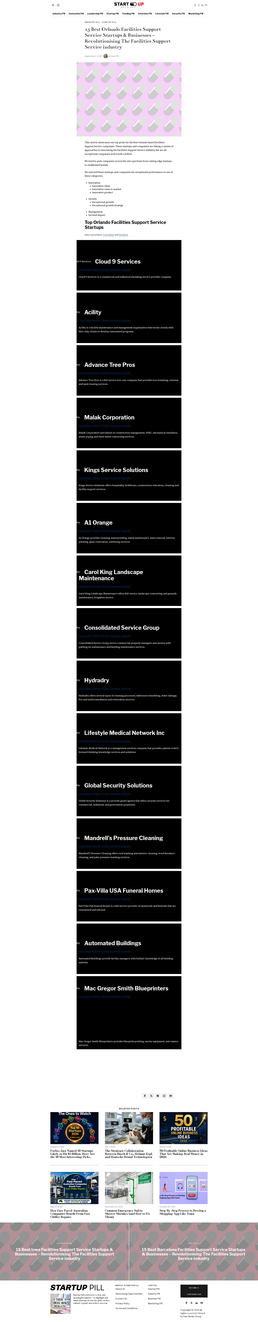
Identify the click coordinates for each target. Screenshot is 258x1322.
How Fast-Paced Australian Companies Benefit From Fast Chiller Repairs (70, 1213)
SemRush (123, 234)
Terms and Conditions (126, 1308)
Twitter (105, 269)
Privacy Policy (122, 1303)
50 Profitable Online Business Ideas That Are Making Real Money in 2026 (184, 1153)
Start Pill (115, 56)
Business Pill (154, 1298)
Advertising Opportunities (128, 1294)
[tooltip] (195, 5)
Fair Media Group (192, 1316)
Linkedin (126, 269)
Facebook (115, 269)
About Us (120, 1289)
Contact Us (121, 1298)
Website (96, 269)
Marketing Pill (155, 1303)
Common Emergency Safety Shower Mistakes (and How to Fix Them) (127, 1213)
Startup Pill (109, 22)
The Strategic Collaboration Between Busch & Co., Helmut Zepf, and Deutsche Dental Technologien (129, 1153)
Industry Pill (92, 22)
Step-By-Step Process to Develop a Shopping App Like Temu (183, 1212)
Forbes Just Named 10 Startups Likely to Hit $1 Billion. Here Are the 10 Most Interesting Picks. (72, 1153)
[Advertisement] (129, 1020)
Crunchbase (108, 234)
